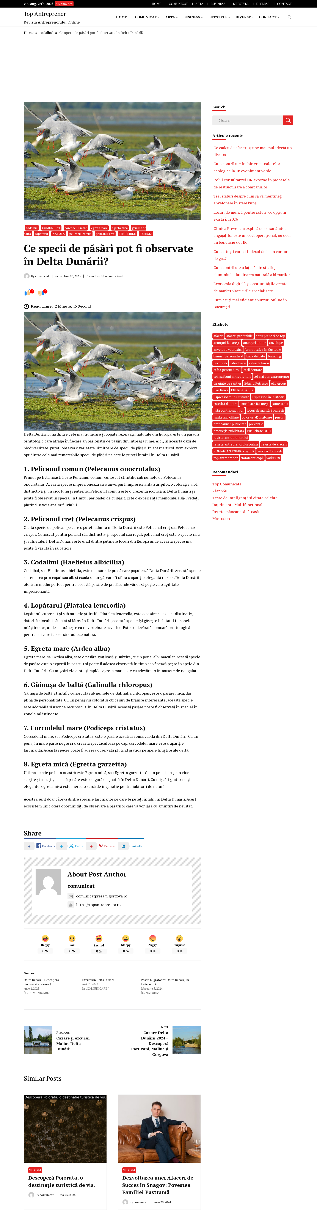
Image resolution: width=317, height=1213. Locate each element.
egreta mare (99, 228)
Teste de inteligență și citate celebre (245, 497)
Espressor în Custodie (268, 397)
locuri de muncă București (265, 410)
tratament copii (252, 458)
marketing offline (226, 417)
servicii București (269, 451)
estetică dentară (225, 403)
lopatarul (41, 234)
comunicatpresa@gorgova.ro (101, 896)
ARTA (199, 4)
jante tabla (280, 403)
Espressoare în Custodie (231, 397)
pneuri (279, 417)
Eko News (220, 390)
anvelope (276, 342)
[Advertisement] (158, 68)
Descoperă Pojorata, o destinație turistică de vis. (61, 1181)
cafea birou (238, 363)
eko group (278, 383)
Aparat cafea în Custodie (263, 349)
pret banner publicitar (229, 424)
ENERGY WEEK (242, 390)
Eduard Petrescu (256, 383)
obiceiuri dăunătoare (257, 417)
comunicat (81, 885)
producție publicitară (228, 431)
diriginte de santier (227, 383)
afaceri (218, 336)
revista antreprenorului (230, 437)
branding (274, 356)
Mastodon (221, 518)
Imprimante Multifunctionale (238, 504)
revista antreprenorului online (235, 444)
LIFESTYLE (241, 4)
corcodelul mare (76, 228)
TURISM (146, 234)
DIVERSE (263, 4)
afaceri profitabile (239, 336)
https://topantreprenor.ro (98, 904)
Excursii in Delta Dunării (98, 980)
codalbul (32, 228)
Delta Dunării (36, 434)
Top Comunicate (227, 483)
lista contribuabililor (228, 410)
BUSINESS (218, 4)
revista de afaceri (274, 444)
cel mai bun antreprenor (271, 376)
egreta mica (120, 228)
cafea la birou (259, 363)
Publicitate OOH (259, 431)
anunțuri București (226, 342)
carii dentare (252, 370)
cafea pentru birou (226, 370)
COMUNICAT (178, 4)
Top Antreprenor (45, 13)
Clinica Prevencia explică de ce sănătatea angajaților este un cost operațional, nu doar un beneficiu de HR (252, 235)
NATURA (58, 234)
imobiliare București (254, 403)
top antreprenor (225, 458)
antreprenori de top (270, 336)
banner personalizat (228, 356)
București (220, 363)
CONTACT (284, 4)
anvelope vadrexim (227, 349)
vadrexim (273, 458)
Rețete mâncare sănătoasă (235, 511)
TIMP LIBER (127, 234)
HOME (156, 4)
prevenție (256, 424)
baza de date (255, 356)
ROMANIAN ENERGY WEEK (233, 451)
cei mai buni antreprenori (232, 376)
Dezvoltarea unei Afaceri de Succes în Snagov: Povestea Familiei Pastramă (157, 1185)
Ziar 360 (219, 490)
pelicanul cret (105, 234)
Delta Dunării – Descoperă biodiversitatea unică (41, 982)
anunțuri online (254, 342)
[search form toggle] (289, 17)
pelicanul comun (80, 234)
